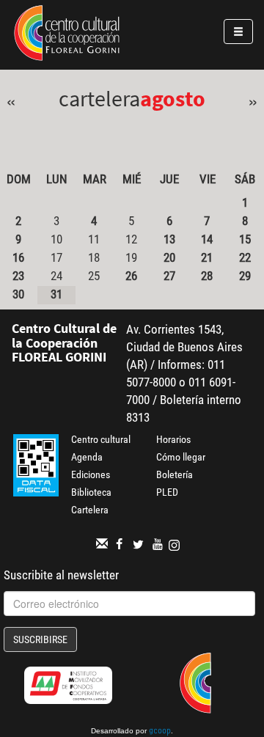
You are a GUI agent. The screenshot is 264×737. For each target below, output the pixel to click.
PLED (167, 492)
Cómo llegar (180, 457)
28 (207, 275)
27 (169, 275)
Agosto (172, 98)
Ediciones (90, 474)
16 (18, 257)
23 (18, 275)
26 (131, 275)
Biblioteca (91, 492)
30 (18, 294)
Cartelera (90, 510)
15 (245, 239)
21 (207, 257)
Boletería (174, 474)
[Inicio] (66, 35)
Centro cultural (101, 439)
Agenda (87, 457)
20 (169, 257)
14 (207, 239)
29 (245, 275)
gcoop (160, 732)
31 (56, 294)
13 (169, 239)
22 (245, 257)
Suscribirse (40, 639)
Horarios (173, 439)
